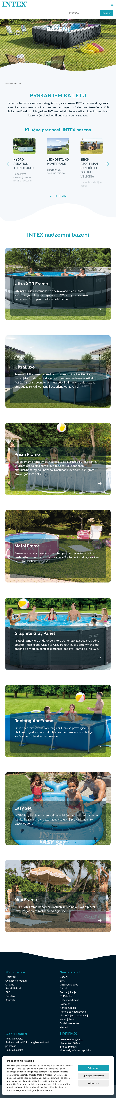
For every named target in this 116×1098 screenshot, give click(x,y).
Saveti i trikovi (13, 988)
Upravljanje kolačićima (93, 1075)
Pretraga (106, 13)
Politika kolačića (14, 1038)
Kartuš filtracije (68, 1007)
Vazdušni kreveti (69, 984)
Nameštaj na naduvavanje (74, 1015)
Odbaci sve (93, 1083)
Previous (9, 164)
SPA (62, 980)
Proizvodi (9, 84)
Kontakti (10, 1000)
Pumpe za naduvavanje (73, 1011)
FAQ (7, 992)
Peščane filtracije (69, 1000)
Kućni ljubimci (67, 1019)
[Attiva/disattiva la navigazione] (112, 4)
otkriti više (59, 196)
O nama (9, 984)
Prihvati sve (93, 1068)
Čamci (63, 988)
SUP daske (66, 996)
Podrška (10, 996)
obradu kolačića (60, 1071)
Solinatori (65, 1004)
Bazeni (64, 977)
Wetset (64, 1027)
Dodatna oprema (69, 1023)
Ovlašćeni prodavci (16, 980)
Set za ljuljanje (68, 992)
